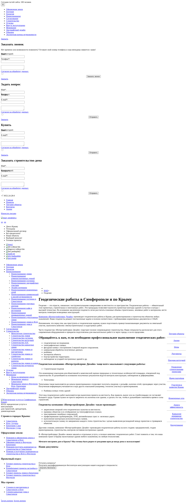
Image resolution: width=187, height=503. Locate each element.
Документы (176, 354)
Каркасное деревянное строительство (176, 416)
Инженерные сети (176, 398)
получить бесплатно (47, 468)
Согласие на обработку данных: (15, 71)
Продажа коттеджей (176, 360)
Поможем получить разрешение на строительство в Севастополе (21, 448)
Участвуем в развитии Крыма (176, 386)
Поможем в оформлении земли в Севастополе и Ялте (20, 439)
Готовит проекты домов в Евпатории (22, 473)
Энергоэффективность (176, 406)
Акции (9, 209)
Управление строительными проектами (176, 369)
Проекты (10, 202)
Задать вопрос (7, 501)
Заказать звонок (93, 76)
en (5, 222)
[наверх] (1, 498)
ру (2, 222)
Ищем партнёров (176, 378)
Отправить (93, 117)
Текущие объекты (13, 204)
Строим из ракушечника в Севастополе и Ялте (17, 488)
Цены (176, 347)
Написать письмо (8, 213)
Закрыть (4, 39)
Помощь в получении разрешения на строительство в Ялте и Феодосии (22, 452)
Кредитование (176, 425)
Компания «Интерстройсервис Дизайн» (56, 317)
